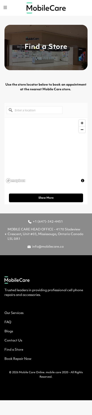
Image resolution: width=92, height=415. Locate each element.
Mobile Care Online (31, 372)
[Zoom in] (82, 123)
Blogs (8, 331)
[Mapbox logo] (15, 180)
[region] (45, 151)
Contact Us (13, 340)
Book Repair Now (17, 359)
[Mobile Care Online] (46, 8)
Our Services (13, 313)
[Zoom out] (82, 129)
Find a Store (13, 350)
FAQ (7, 322)
